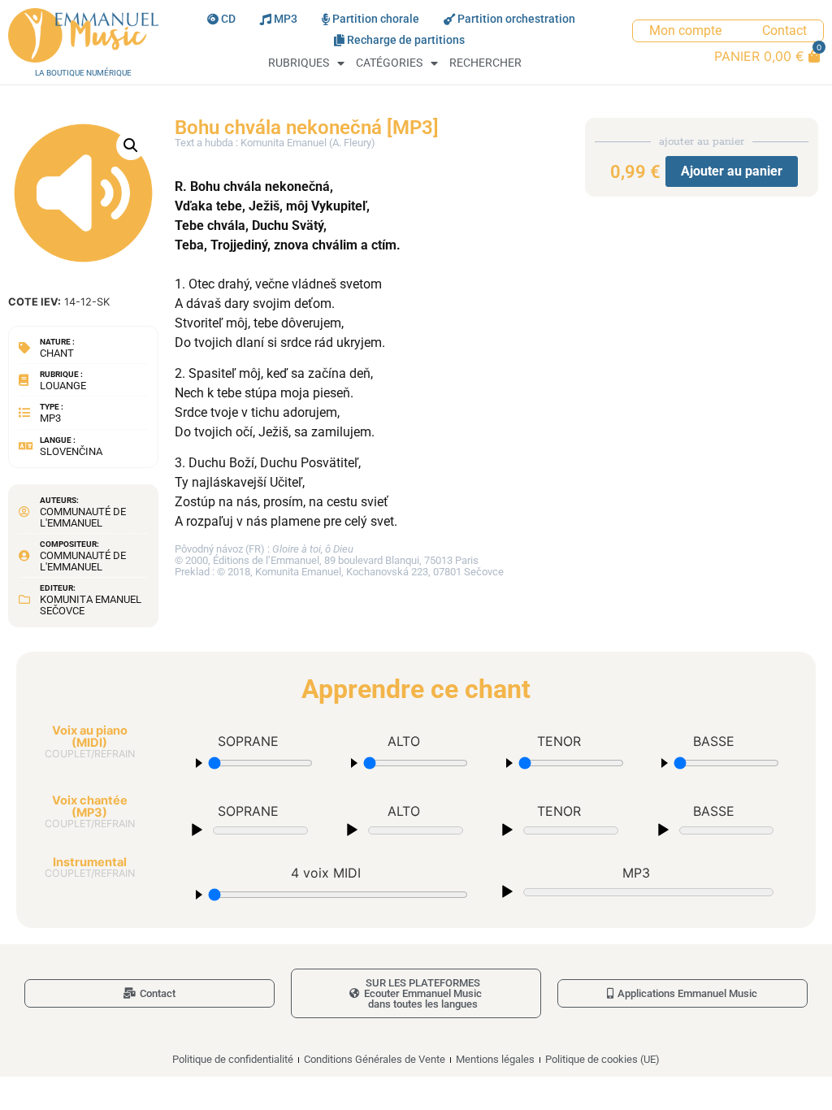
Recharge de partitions (406, 40)
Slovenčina (71, 451)
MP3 (285, 19)
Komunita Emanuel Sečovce (90, 605)
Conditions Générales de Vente (374, 1059)
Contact (784, 30)
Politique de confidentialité (232, 1059)
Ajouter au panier (731, 171)
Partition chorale (375, 19)
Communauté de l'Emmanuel (83, 517)
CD (228, 19)
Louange (63, 385)
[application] (248, 829)
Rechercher (485, 63)
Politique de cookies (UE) (602, 1059)
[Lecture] (196, 830)
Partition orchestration (516, 19)
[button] (130, 145)
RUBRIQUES (298, 63)
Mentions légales (495, 1059)
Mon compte (685, 30)
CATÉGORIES (389, 63)
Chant (57, 353)
